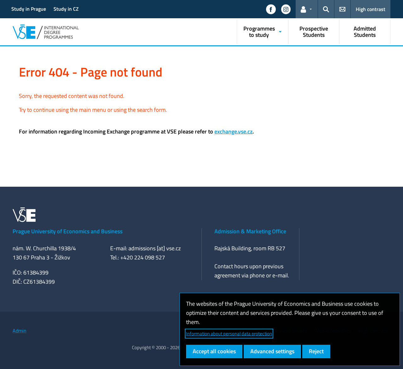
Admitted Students (365, 31)
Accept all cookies (214, 351)
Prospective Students (313, 31)
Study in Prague (28, 9)
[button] (270, 9)
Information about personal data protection (229, 333)
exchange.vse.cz (233, 131)
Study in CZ (66, 9)
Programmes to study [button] (259, 31)
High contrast (370, 9)
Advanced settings (272, 351)
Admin (19, 330)
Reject (316, 351)
